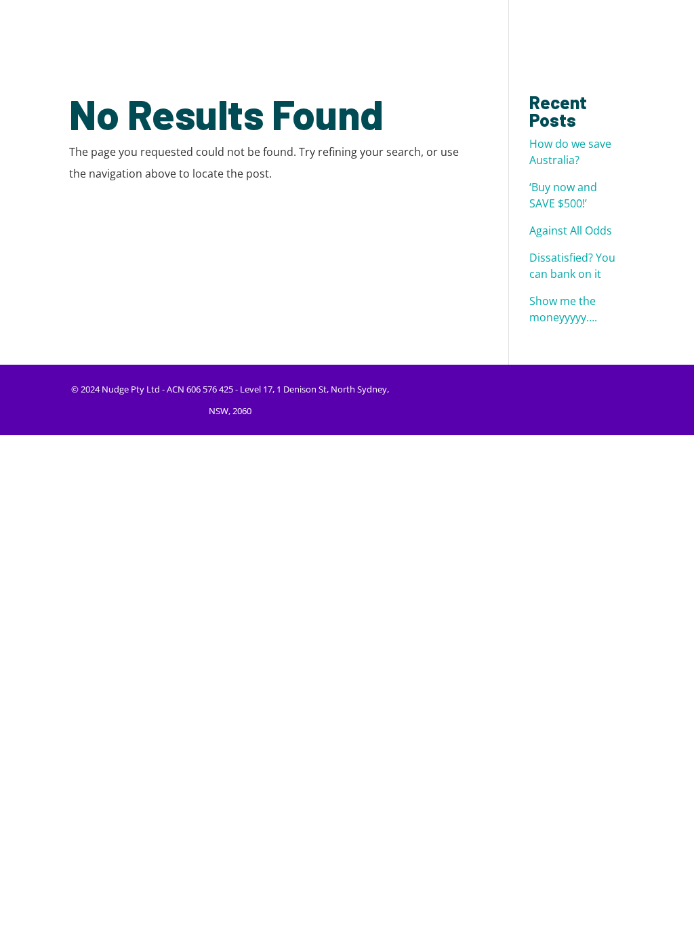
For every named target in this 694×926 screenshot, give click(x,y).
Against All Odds (570, 230)
